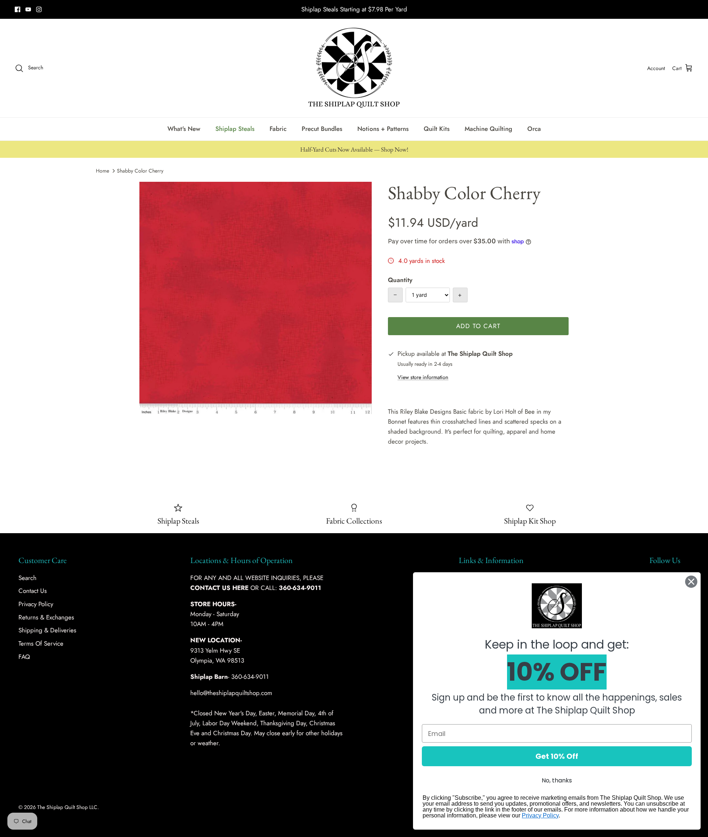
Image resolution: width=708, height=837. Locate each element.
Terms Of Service (40, 643)
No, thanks (557, 780)
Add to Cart (478, 326)
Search (27, 577)
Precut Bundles (322, 128)
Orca (534, 128)
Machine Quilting (488, 128)
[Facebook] (17, 9)
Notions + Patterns (383, 128)
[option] (255, 298)
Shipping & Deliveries (47, 630)
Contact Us (32, 590)
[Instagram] (39, 9)
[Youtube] (28, 9)
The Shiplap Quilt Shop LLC (67, 807)
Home (102, 170)
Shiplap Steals (234, 128)
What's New (183, 128)
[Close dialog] (691, 581)
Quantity (400, 280)
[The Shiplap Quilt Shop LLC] (354, 68)
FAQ (24, 656)
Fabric (278, 128)
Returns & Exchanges (46, 617)
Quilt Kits (437, 128)
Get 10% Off (556, 756)
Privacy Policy (35, 604)
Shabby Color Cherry (140, 170)
